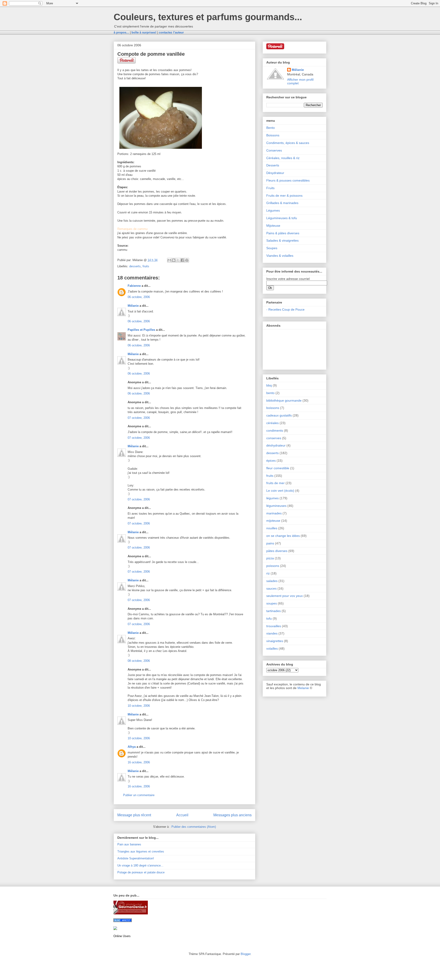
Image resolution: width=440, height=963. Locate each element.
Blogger (245, 954)
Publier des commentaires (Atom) (193, 826)
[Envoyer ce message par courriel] (169, 260)
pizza (270, 558)
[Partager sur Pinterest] (186, 260)
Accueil (182, 815)
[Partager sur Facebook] (182, 260)
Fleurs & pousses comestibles (288, 180)
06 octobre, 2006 (139, 297)
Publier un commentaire (138, 795)
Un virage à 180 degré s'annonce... (140, 865)
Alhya (132, 746)
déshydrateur (276, 445)
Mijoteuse (273, 225)
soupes (271, 603)
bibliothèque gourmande (284, 400)
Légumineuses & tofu (281, 218)
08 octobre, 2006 (139, 660)
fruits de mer (275, 483)
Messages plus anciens (232, 815)
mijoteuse (273, 520)
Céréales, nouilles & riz (283, 158)
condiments (274, 430)
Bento (270, 128)
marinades (274, 513)
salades (272, 581)
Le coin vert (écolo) (280, 490)
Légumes (273, 210)
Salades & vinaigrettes (282, 240)
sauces (271, 588)
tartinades (273, 611)
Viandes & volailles (279, 255)
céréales (272, 423)
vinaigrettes (274, 641)
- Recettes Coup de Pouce (285, 309)
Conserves (274, 150)
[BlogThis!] (173, 260)
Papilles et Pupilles (141, 329)
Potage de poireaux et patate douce (141, 872)
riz (268, 573)
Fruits (270, 188)
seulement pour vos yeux (284, 596)
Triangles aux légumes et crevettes (140, 851)
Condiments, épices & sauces (287, 143)
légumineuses (276, 506)
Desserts (272, 165)
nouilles (271, 528)
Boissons (272, 135)
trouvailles (273, 626)
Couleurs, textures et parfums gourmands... (208, 17)
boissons (272, 408)
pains (270, 543)
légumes (272, 498)
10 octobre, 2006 (139, 705)
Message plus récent (134, 815)
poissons (272, 566)
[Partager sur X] (178, 260)
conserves (273, 438)
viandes (272, 633)
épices (271, 460)
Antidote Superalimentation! (135, 858)
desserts (135, 266)
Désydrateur (275, 173)
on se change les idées (283, 536)
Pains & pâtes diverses (282, 233)
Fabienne (134, 285)
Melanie (303, 688)
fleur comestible (277, 468)
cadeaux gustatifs (279, 415)
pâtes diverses (276, 551)
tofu (269, 618)
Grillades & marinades (282, 203)
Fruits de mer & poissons (284, 195)
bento (270, 393)
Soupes (271, 248)
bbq (269, 385)
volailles (272, 648)
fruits (146, 266)
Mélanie (133, 305)
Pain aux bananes (129, 844)
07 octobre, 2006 (139, 417)
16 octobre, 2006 (139, 762)
